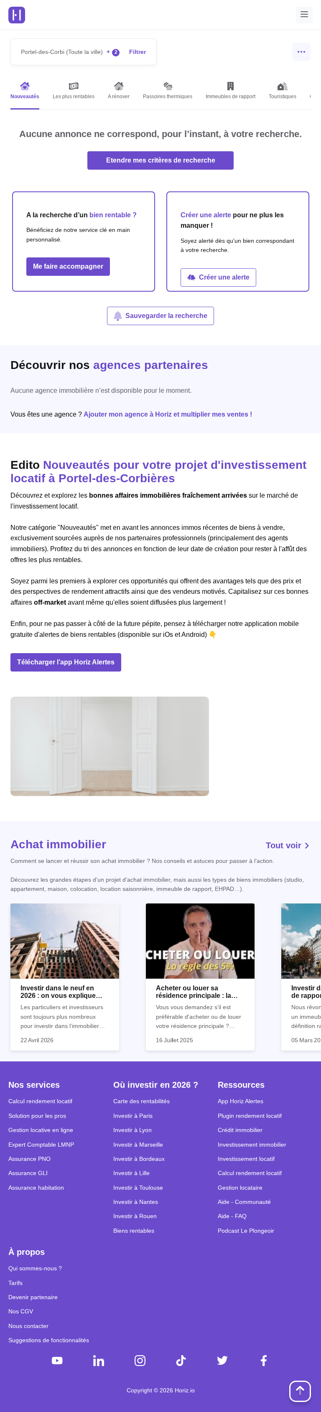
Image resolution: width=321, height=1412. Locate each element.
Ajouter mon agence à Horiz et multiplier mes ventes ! (168, 414)
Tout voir (285, 845)
